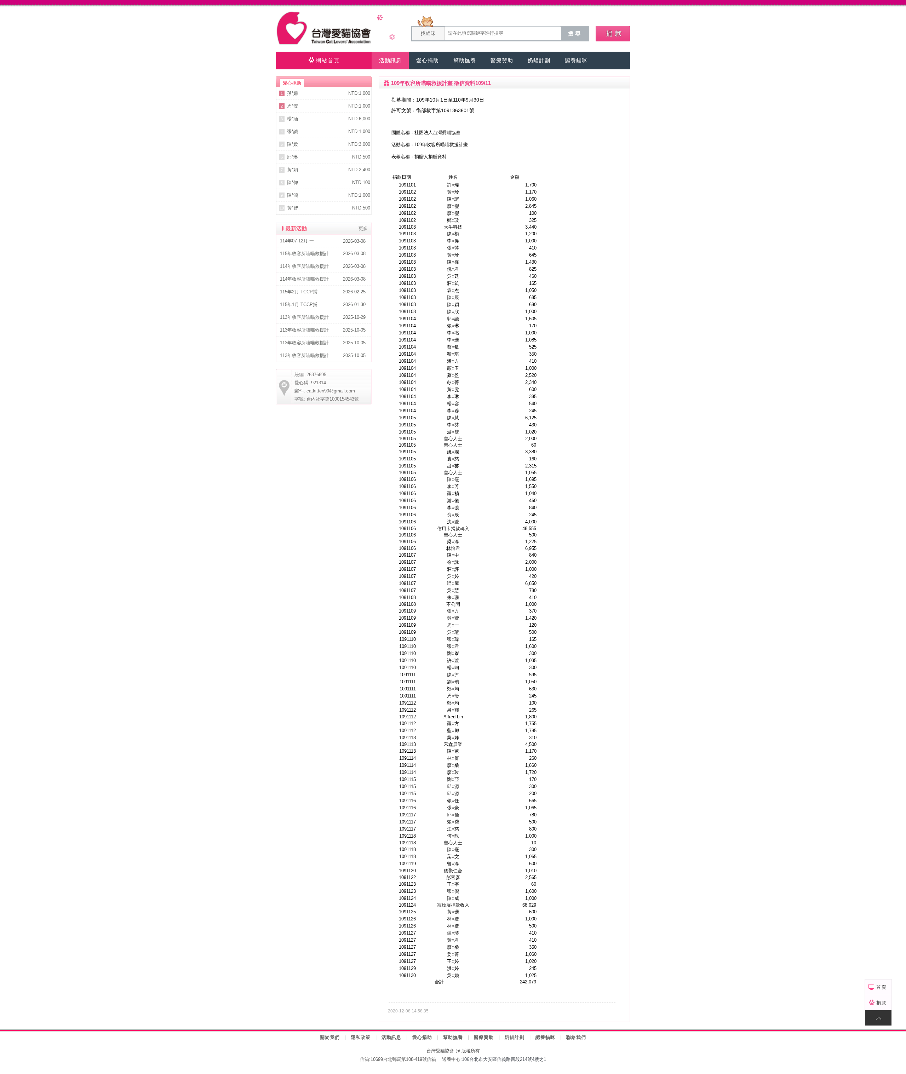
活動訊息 (391, 1037)
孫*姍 (292, 93)
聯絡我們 (576, 1037)
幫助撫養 (453, 1037)
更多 (363, 228)
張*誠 (292, 131)
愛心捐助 (422, 1037)
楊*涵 (292, 118)
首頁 (881, 987)
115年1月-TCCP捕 (298, 304)
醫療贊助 (484, 1037)
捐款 (881, 1002)
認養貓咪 (545, 1037)
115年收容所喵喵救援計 (304, 253)
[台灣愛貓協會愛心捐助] (613, 33)
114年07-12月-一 (297, 240)
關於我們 (330, 1037)
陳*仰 (292, 182)
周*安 (292, 106)
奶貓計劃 (514, 1037)
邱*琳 (292, 157)
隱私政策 (361, 1037)
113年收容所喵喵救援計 (304, 317)
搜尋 (575, 33)
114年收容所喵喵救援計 (304, 266)
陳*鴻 (292, 195)
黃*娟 (292, 169)
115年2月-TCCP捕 (298, 291)
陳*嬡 (292, 144)
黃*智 (292, 208)
